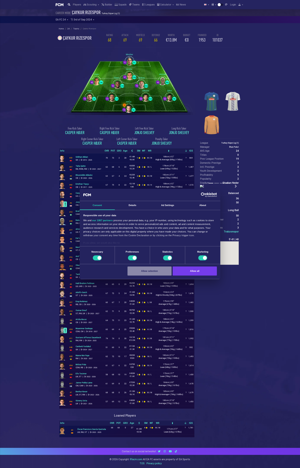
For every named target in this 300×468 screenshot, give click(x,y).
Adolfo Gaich (81, 292)
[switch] (132, 257)
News (182, 4)
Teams (136, 4)
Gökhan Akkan (82, 157)
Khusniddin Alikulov (84, 175)
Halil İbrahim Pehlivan (85, 283)
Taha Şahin (81, 166)
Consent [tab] (97, 205)
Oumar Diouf (81, 310)
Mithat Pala (81, 364)
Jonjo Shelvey (144, 132)
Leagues (150, 4)
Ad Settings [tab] (167, 205)
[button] (203, 186)
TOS (142, 463)
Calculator (165, 4)
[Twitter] (159, 451)
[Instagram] (165, 451)
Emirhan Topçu (82, 184)
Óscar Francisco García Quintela (91, 429)
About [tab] (202, 205)
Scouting (91, 4)
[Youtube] (170, 451)
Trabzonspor (231, 231)
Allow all (194, 271)
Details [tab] (132, 205)
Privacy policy (154, 463)
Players (77, 4)
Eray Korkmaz (82, 301)
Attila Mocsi (81, 319)
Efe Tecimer (81, 374)
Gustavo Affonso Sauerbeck (88, 337)
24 (68, 29)
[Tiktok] (176, 451)
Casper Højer (75, 132)
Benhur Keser (81, 392)
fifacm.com (136, 459)
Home (61, 29)
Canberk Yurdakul (83, 346)
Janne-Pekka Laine (84, 383)
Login (233, 4)
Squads (122, 4)
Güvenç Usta (81, 401)
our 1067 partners (102, 220)
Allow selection (149, 271)
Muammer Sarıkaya (84, 328)
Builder (108, 4)
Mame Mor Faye (82, 355)
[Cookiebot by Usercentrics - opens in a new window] (203, 194)
